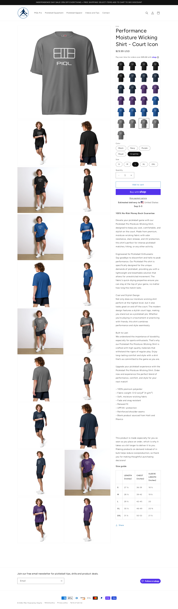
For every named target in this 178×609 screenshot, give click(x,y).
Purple (145, 148)
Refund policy (50, 603)
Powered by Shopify (34, 603)
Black (121, 148)
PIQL (25, 603)
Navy (132, 148)
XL (144, 164)
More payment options (138, 198)
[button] (147, 13)
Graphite (134, 154)
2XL (153, 164)
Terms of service (76, 603)
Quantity (119, 170)
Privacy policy (62, 603)
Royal (121, 154)
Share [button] (121, 525)
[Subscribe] (61, 581)
